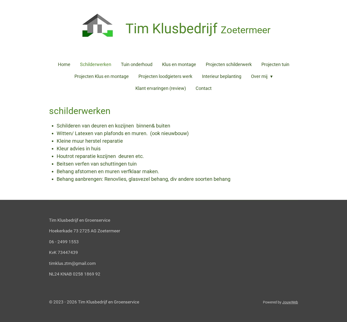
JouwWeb (290, 302)
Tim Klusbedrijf (198, 29)
